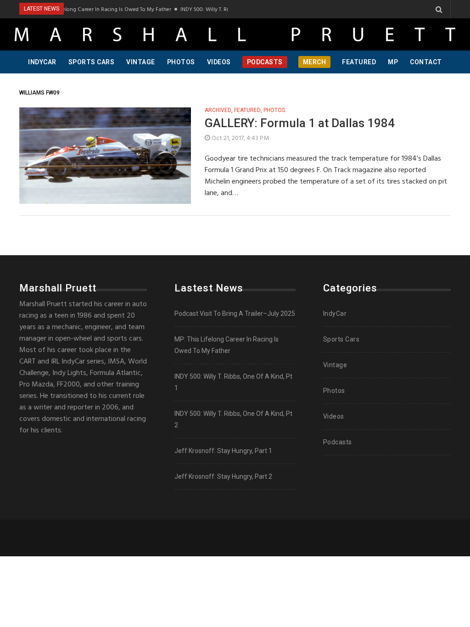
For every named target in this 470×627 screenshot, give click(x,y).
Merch (314, 62)
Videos (219, 62)
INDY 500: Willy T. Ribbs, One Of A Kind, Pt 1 (227, 9)
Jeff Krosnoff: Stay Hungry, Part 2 (223, 476)
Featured (359, 62)
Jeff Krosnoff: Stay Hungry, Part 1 (223, 450)
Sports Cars (91, 62)
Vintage (140, 62)
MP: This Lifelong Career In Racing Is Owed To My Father (98, 9)
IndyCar (42, 62)
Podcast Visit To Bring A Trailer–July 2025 (234, 313)
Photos (181, 62)
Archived (218, 110)
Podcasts (265, 62)
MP (393, 62)
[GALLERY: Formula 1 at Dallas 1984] (105, 156)
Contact (426, 62)
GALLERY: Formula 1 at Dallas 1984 (300, 123)
